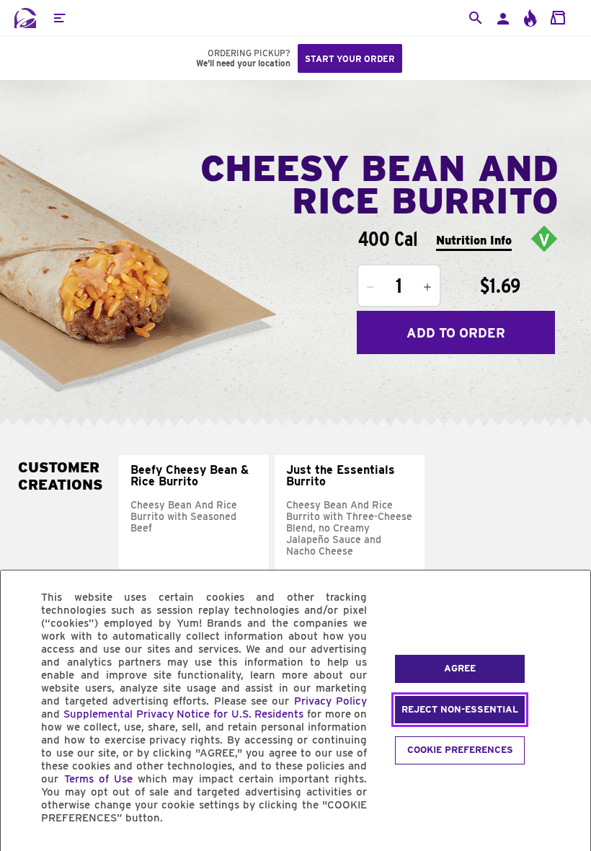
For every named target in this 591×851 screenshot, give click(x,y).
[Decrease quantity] (370, 287)
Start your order (350, 58)
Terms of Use (98, 778)
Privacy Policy (330, 701)
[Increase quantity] (427, 287)
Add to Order (455, 332)
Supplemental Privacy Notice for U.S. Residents (183, 713)
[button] (59, 18)
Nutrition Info (474, 240)
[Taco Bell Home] (25, 18)
